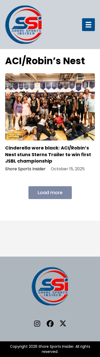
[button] (37, 323)
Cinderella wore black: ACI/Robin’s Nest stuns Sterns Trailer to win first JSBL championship (48, 154)
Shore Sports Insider (25, 169)
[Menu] (88, 24)
